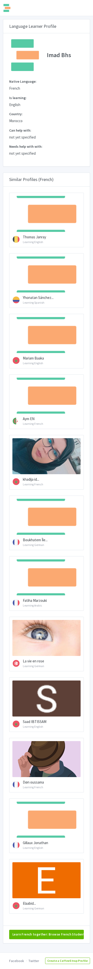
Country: (16, 114)
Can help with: (20, 130)
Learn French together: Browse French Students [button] (48, 934)
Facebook (16, 961)
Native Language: (22, 81)
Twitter (34, 961)
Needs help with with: (25, 146)
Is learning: (18, 98)
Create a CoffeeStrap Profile (67, 961)
